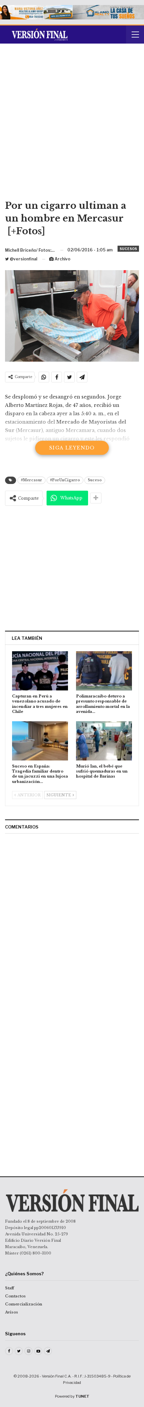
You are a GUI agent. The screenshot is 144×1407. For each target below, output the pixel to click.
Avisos (11, 1312)
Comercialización (23, 1304)
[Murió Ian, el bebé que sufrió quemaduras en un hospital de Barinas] (104, 740)
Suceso (95, 480)
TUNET (82, 1396)
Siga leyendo (72, 448)
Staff (9, 1288)
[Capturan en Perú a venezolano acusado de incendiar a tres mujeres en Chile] (40, 670)
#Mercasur (31, 480)
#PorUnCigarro (65, 480)
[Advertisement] (72, 124)
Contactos (15, 1296)
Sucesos (128, 249)
